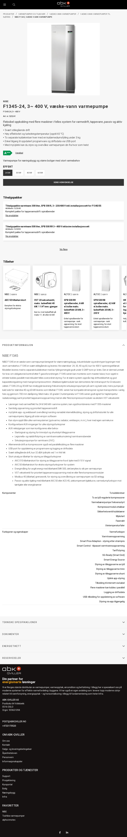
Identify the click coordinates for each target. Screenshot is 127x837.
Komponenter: (9, 493)
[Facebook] (60, 832)
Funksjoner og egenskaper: (15, 532)
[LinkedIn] (67, 832)
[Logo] (63, 4)
